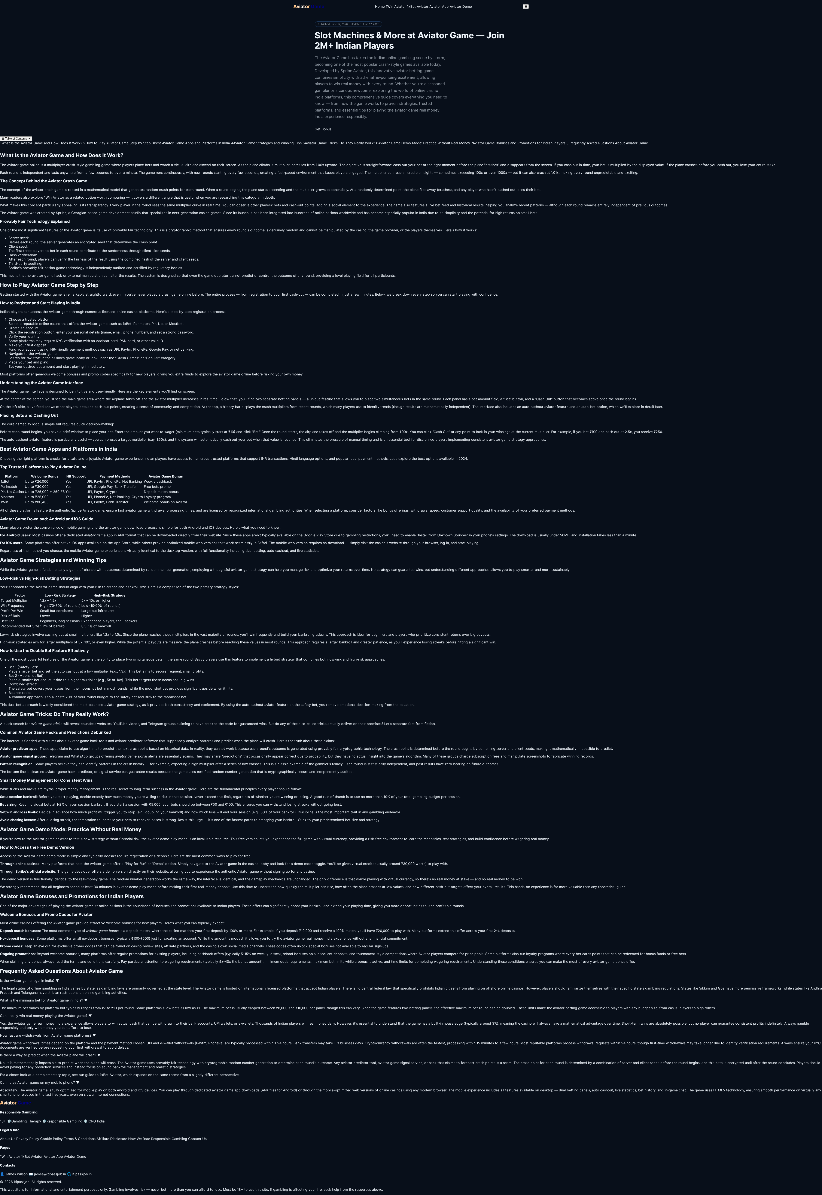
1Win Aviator (396, 6)
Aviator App (439, 6)
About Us (7, 1139)
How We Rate (139, 1139)
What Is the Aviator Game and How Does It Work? (41, 143)
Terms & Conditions (79, 1139)
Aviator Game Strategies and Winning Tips (266, 143)
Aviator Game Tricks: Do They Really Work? (339, 143)
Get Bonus (323, 129)
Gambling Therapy (24, 1121)
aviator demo (158, 839)
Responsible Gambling (62, 1121)
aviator (224, 374)
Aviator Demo (461, 6)
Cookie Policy (51, 1139)
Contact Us (197, 1139)
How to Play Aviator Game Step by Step (117, 143)
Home (380, 6)
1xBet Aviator (417, 6)
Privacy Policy (27, 1139)
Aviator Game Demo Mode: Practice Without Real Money (423, 143)
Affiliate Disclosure (112, 1139)
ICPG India (94, 1121)
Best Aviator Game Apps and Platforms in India (191, 143)
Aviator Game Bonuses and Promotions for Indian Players (518, 143)
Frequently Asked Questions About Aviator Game (607, 143)
